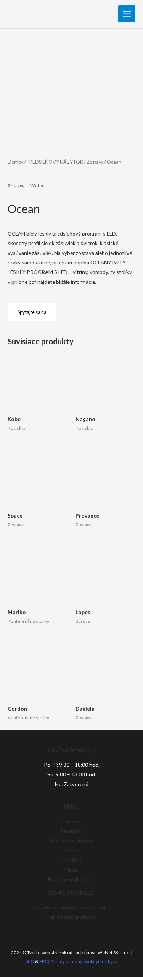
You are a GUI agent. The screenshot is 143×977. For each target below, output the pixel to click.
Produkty (72, 831)
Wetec (37, 185)
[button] (32, 312)
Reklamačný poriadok (71, 917)
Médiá (71, 869)
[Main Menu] (127, 14)
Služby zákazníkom (71, 840)
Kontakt (72, 860)
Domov (15, 162)
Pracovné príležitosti (72, 879)
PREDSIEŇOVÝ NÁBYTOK (55, 162)
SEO (30, 961)
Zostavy (95, 162)
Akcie (71, 850)
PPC (43, 961)
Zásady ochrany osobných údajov (71, 907)
